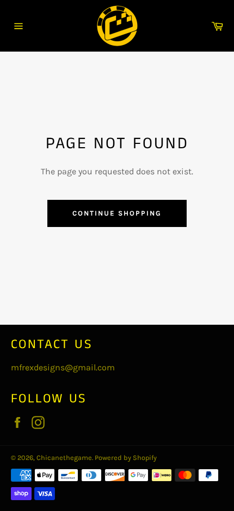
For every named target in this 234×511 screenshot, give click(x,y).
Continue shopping (116, 213)
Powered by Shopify (126, 457)
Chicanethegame (64, 457)
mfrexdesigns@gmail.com (63, 367)
